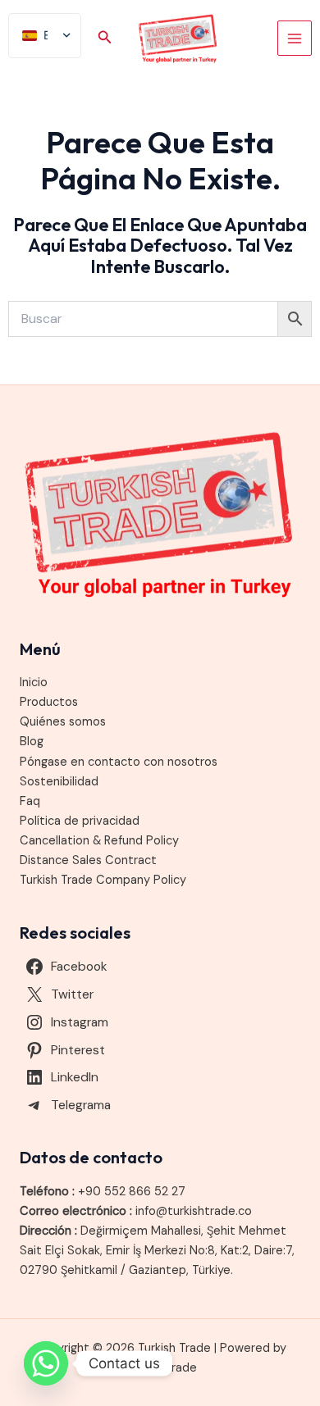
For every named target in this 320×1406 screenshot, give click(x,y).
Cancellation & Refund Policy (99, 841)
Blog (31, 741)
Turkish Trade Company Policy (103, 880)
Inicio (34, 682)
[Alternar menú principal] (294, 37)
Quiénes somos (63, 722)
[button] (105, 38)
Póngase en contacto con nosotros (118, 762)
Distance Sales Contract (88, 860)
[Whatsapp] (46, 1363)
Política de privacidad (79, 821)
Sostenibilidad (59, 781)
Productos (49, 702)
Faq (30, 801)
